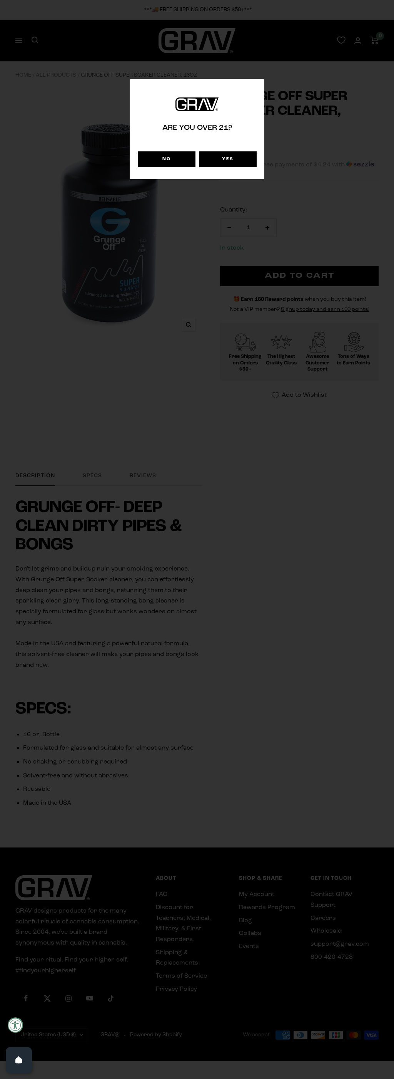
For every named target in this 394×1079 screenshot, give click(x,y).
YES (228, 159)
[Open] (19, 1060)
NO (166, 159)
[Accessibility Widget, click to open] (15, 1025)
